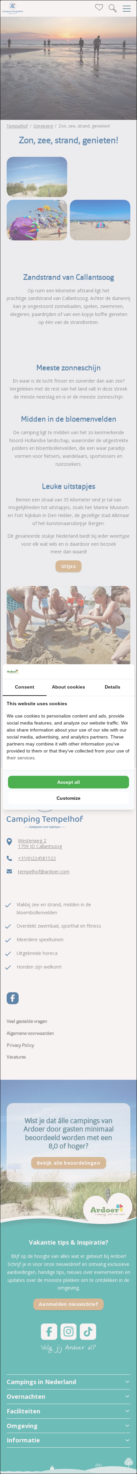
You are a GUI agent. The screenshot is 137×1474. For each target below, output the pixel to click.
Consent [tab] (24, 687)
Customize (68, 798)
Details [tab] (112, 687)
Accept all (68, 782)
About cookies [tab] (68, 687)
